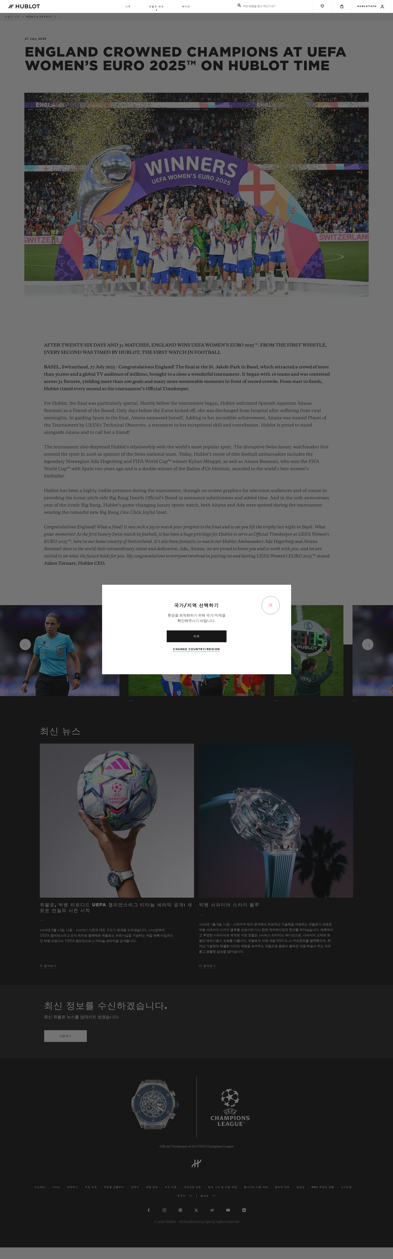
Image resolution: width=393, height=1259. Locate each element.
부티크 (186, 6)
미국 (197, 636)
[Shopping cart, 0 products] (341, 6)
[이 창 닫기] (271, 605)
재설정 (360, 50)
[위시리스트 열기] (323, 6)
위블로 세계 (156, 6)
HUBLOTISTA (367, 6)
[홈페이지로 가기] (24, 6)
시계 (128, 6)
